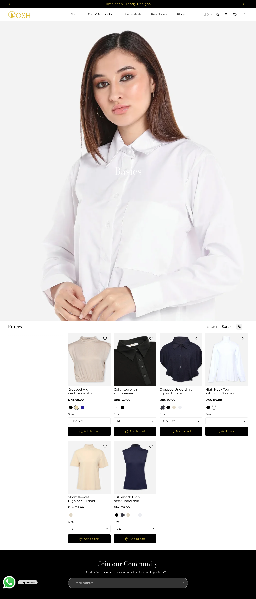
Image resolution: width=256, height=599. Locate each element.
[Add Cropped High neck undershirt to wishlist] (105, 338)
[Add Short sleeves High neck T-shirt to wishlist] (105, 446)
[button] (227, 326)
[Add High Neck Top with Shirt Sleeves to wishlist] (242, 338)
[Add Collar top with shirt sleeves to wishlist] (150, 338)
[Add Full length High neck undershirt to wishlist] (150, 446)
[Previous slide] (71, 359)
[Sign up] (182, 583)
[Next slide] (107, 359)
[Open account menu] (226, 14)
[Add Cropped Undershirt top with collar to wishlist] (196, 338)
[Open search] (217, 14)
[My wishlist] (234, 14)
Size (71, 414)
